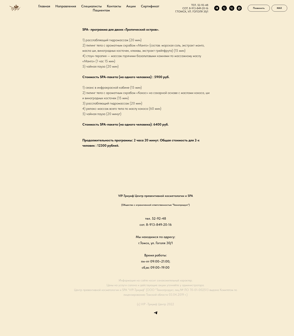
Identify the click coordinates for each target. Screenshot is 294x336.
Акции (131, 6)
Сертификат (150, 6)
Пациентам (101, 10)
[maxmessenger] (239, 8)
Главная (44, 6)
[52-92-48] (224, 8)
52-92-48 (202, 5)
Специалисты (91, 6)
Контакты (114, 6)
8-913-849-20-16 (198, 8)
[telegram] (216, 8)
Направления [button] (65, 6)
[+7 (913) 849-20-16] (231, 8)
